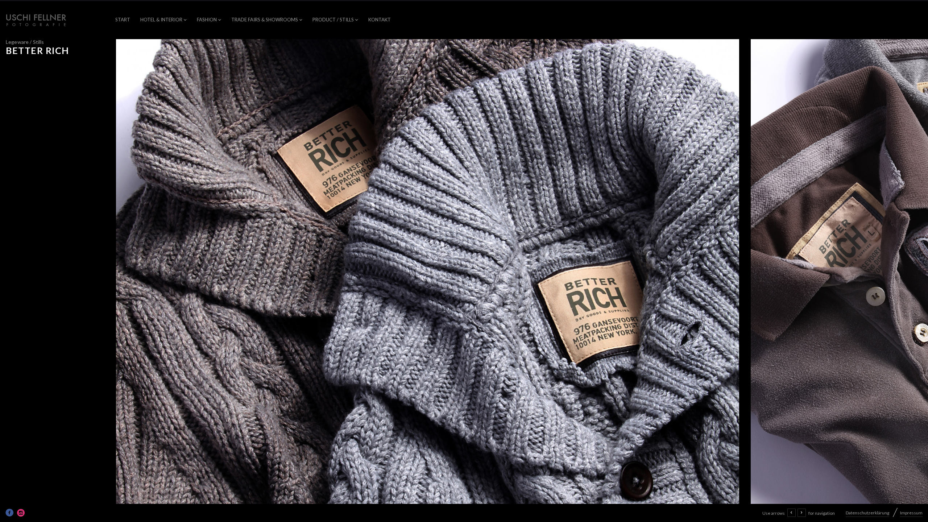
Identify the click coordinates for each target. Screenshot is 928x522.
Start (122, 19)
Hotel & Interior (161, 19)
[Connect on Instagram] (21, 513)
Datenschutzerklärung (867, 512)
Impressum (911, 512)
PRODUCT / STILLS (333, 19)
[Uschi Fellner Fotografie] (36, 20)
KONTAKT (379, 19)
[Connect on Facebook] (9, 513)
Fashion (207, 19)
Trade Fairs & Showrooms (264, 19)
